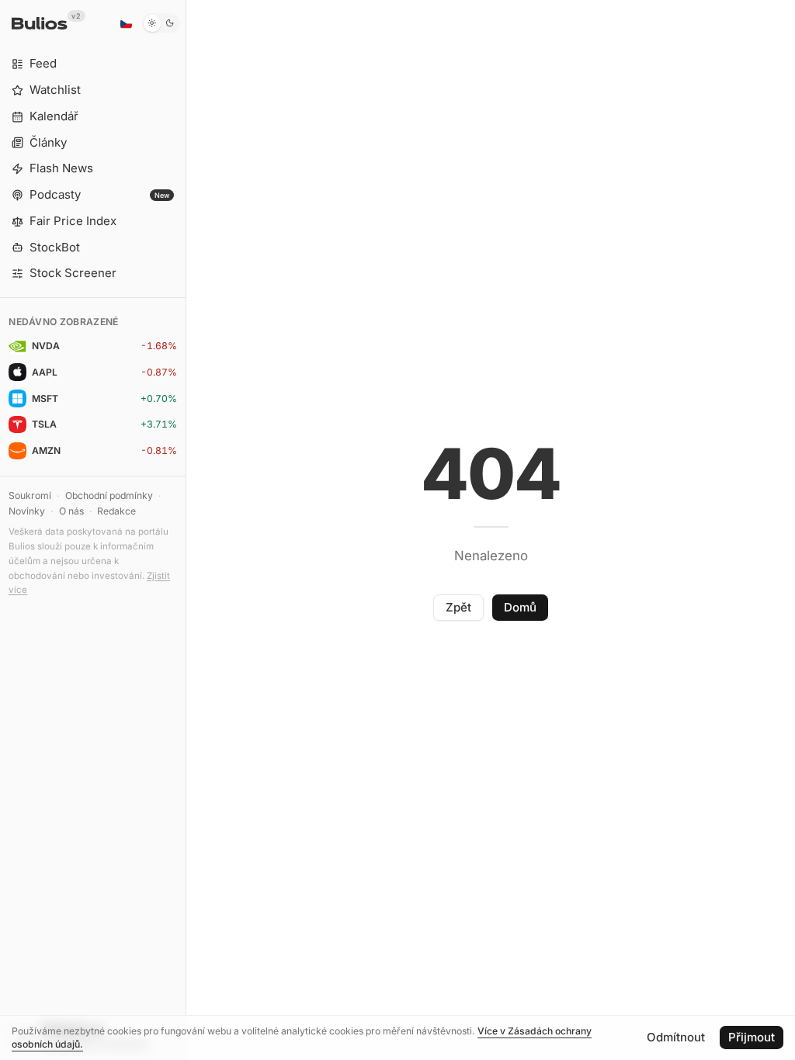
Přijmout (751, 1037)
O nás (71, 511)
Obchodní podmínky (109, 495)
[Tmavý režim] (161, 23)
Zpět (458, 607)
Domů (520, 607)
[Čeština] (126, 23)
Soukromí (30, 495)
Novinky (27, 511)
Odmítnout (676, 1037)
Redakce (116, 511)
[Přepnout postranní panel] (186, 530)
